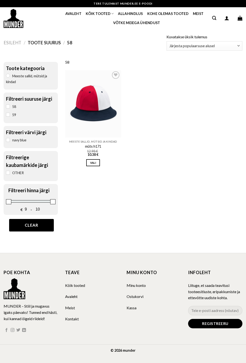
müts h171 (93, 146)
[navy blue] (8, 140)
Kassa (131, 307)
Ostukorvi (135, 296)
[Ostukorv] (240, 18)
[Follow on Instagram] (12, 330)
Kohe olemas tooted (168, 14)
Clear (31, 225)
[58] (8, 106)
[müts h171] (93, 104)
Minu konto (136, 285)
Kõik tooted (98, 14)
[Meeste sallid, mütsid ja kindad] (8, 76)
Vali (93, 162)
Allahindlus (130, 14)
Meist (198, 14)
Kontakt (72, 319)
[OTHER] (8, 173)
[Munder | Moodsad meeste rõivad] (28, 18)
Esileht (12, 42)
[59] (8, 115)
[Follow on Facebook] (6, 330)
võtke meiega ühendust (136, 23)
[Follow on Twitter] (18, 330)
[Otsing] (214, 18)
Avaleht (73, 14)
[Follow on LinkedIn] (24, 330)
